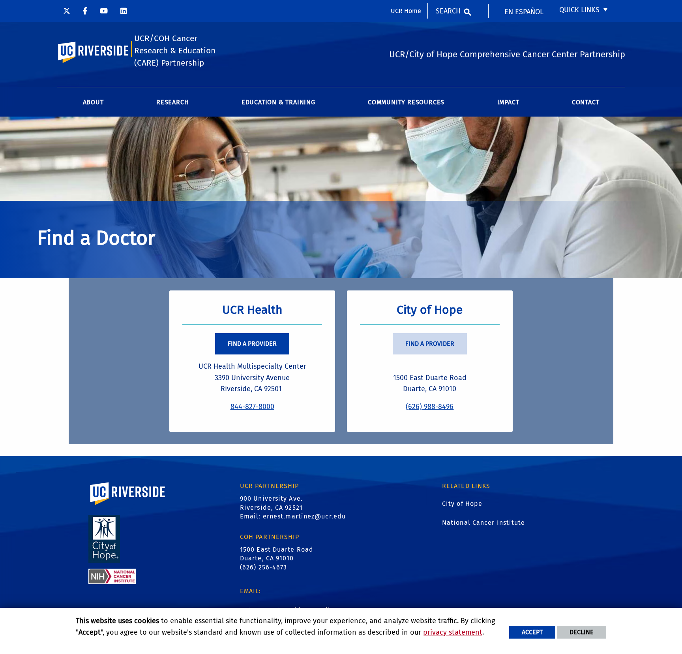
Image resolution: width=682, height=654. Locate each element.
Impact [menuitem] (508, 102)
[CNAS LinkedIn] (123, 11)
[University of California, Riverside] (127, 505)
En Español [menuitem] (523, 12)
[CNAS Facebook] (85, 11)
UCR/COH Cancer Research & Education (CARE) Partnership (174, 51)
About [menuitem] (93, 102)
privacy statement (452, 632)
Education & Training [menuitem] (278, 102)
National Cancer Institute (483, 522)
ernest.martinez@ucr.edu (304, 516)
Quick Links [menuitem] (579, 10)
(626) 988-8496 (429, 406)
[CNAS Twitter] (67, 11)
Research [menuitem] (172, 102)
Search (448, 11)
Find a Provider (252, 343)
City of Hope (462, 503)
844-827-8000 (252, 406)
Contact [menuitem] (586, 102)
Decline (582, 632)
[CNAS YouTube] (104, 11)
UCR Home (406, 11)
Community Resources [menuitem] (406, 102)
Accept (532, 632)
